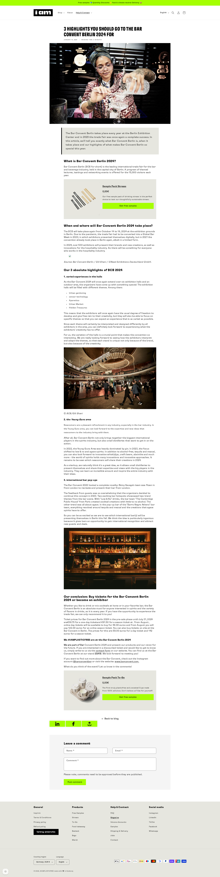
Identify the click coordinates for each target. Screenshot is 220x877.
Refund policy (40, 826)
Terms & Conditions (42, 818)
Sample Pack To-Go (113, 678)
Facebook (153, 826)
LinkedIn (152, 818)
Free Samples (78, 813)
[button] (61, 12)
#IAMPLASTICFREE (47, 871)
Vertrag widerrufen (46, 832)
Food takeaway (78, 826)
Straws (75, 818)
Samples (114, 826)
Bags (74, 835)
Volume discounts (118, 822)
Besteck (75, 831)
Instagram (153, 813)
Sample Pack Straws (114, 186)
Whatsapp (153, 831)
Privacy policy (40, 822)
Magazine (115, 818)
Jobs (113, 835)
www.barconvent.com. (127, 661)
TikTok (152, 822)
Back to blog (112, 719)
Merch (75, 840)
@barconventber (82, 661)
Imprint (37, 813)
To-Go (75, 822)
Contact (114, 840)
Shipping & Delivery (119, 831)
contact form (103, 651)
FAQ (112, 813)
